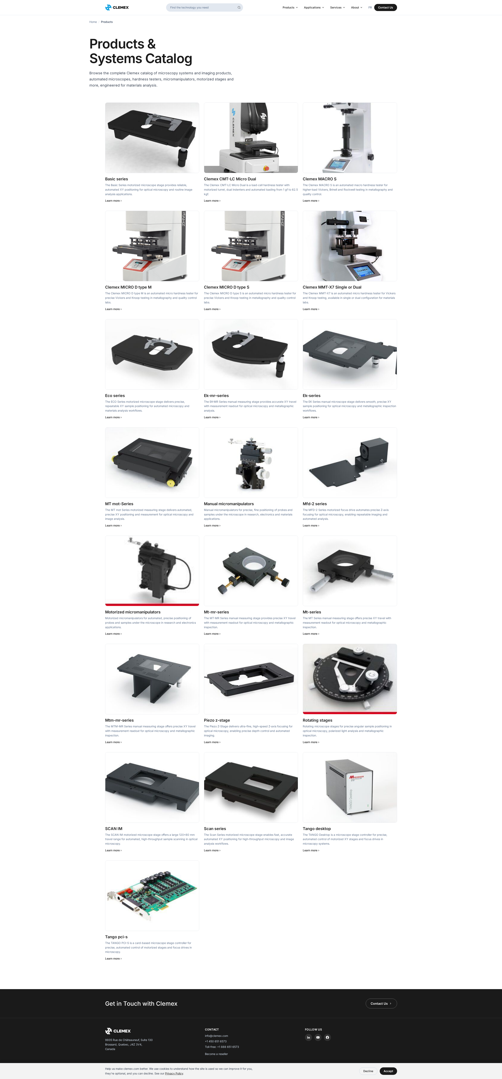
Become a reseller (216, 1054)
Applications (312, 7)
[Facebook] (327, 1037)
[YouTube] (318, 1037)
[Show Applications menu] (324, 7)
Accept (388, 1071)
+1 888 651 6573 (228, 1046)
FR (370, 7)
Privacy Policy (174, 1073)
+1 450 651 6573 (216, 1041)
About (355, 7)
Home (93, 21)
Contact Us (385, 7)
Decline (368, 1071)
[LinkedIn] (308, 1037)
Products (288, 7)
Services (336, 7)
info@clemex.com (216, 1035)
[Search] (239, 7)
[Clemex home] (117, 7)
